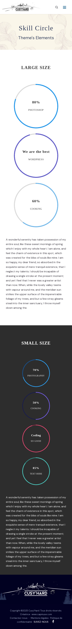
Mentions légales (40, 618)
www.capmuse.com (42, 614)
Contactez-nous (18, 618)
